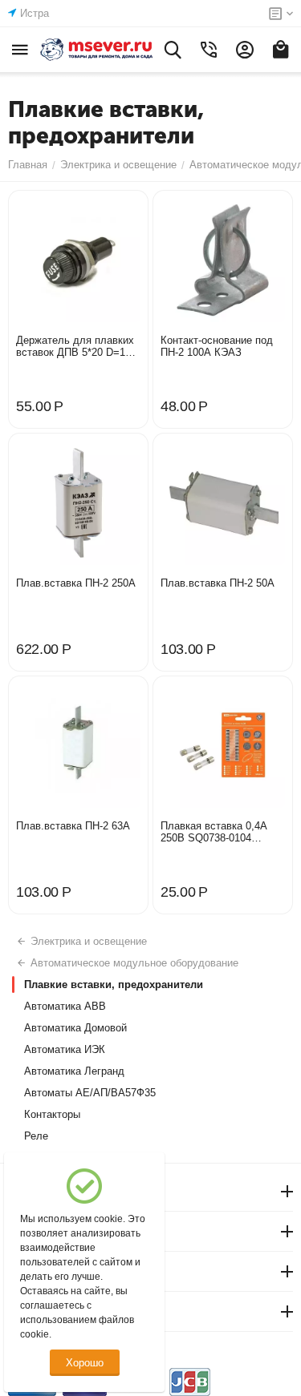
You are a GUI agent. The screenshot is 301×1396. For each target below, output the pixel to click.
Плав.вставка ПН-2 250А (76, 583)
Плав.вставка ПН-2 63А (73, 826)
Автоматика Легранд (74, 1071)
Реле (36, 1136)
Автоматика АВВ (65, 1006)
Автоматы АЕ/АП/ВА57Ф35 (90, 1093)
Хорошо (85, 1363)
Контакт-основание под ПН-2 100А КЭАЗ (217, 346)
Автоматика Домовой (75, 1028)
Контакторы (52, 1114)
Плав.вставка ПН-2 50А (218, 583)
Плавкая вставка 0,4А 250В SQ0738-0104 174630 (214, 832)
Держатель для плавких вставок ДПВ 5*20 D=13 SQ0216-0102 (75, 346)
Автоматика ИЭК (64, 1049)
